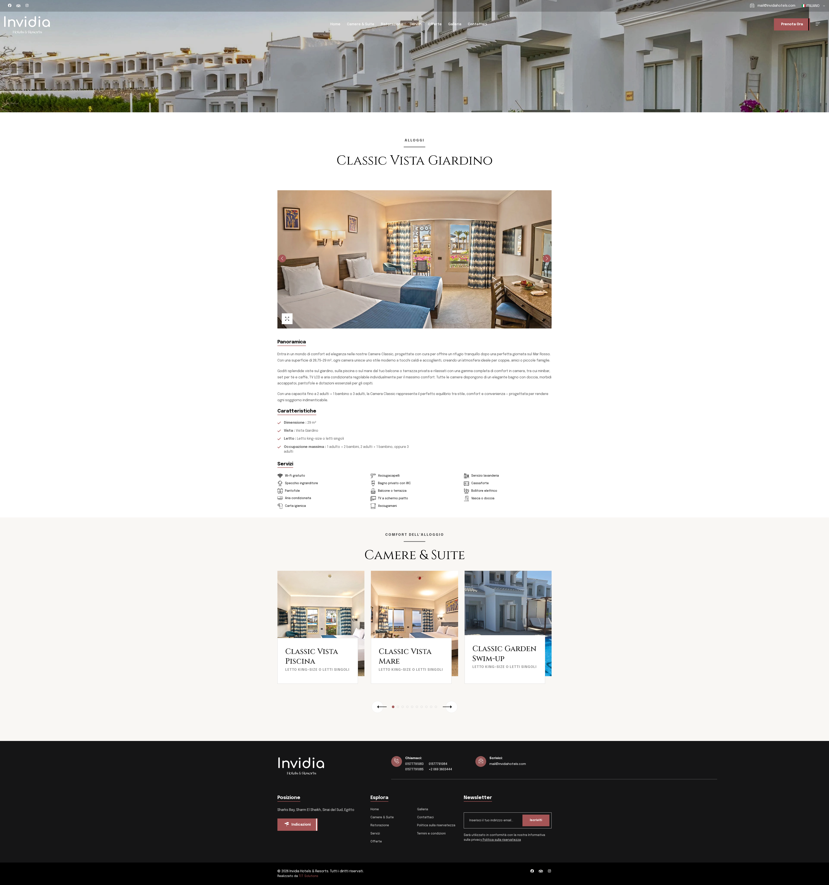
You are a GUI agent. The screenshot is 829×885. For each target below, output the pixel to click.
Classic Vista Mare (405, 657)
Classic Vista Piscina (311, 657)
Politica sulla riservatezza (436, 825)
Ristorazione (392, 24)
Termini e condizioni (431, 833)
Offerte (435, 24)
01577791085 (414, 769)
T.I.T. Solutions (308, 876)
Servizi (415, 24)
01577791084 (438, 764)
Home (335, 24)
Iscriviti (536, 820)
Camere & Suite (360, 24)
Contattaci (477, 24)
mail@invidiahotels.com (776, 6)
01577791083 (414, 764)
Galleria (454, 24)
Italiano (813, 6)
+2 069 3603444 (440, 769)
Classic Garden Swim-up (504, 654)
